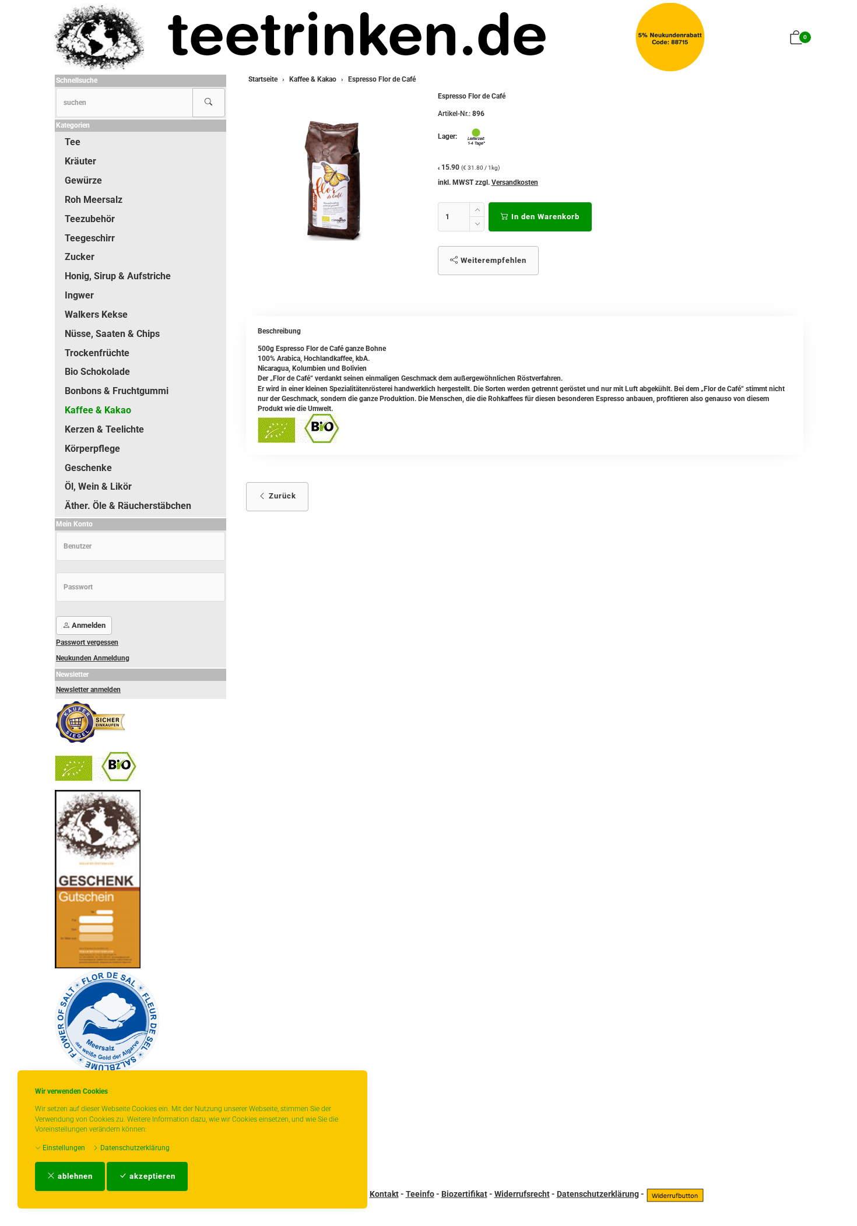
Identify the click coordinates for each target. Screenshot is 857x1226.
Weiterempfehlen (492, 260)
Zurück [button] (281, 495)
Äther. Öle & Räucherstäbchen (128, 505)
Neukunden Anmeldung (92, 658)
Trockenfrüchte (97, 353)
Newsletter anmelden (88, 690)
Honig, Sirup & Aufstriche (118, 276)
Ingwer (79, 295)
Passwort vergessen (87, 642)
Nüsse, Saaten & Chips (112, 333)
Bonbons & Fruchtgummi (116, 390)
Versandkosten (514, 182)
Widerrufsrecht (522, 1194)
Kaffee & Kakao (98, 410)
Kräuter (80, 161)
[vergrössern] (333, 180)
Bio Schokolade (97, 371)
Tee (72, 141)
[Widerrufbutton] (675, 1194)
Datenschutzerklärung (134, 1148)
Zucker (79, 256)
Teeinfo (420, 1194)
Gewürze (83, 180)
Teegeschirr (90, 238)
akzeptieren (151, 1176)
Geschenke (88, 467)
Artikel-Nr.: (454, 114)
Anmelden (88, 625)
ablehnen (74, 1176)
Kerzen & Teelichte (104, 429)
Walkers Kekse (96, 314)
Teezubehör (90, 218)
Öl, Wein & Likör (98, 486)
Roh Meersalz (93, 199)
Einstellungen (63, 1148)
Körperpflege (92, 448)
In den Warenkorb (544, 216)
